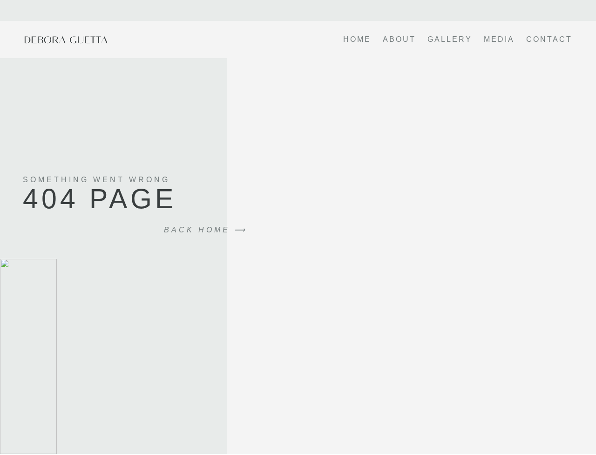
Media (499, 39)
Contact (549, 39)
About (399, 39)
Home (357, 39)
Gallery (449, 39)
